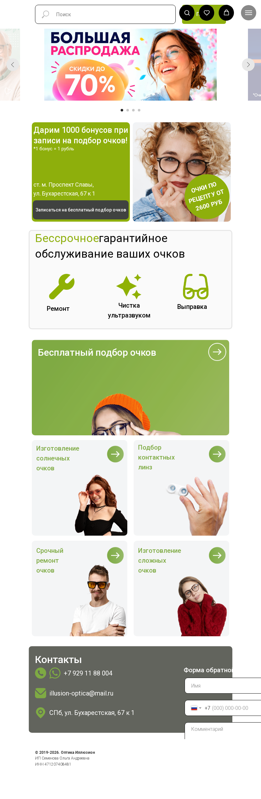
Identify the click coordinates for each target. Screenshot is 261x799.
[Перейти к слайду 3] (133, 110)
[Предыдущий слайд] (12, 64)
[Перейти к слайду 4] (139, 110)
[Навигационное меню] (248, 13)
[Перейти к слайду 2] (127, 110)
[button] (187, 13)
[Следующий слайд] (248, 64)
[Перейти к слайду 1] (122, 110)
